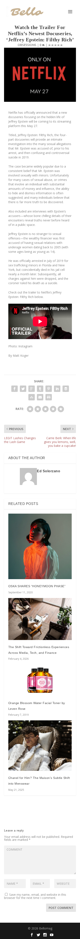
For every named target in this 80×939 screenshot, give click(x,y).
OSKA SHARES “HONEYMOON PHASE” (37, 586)
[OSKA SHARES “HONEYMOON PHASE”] (40, 546)
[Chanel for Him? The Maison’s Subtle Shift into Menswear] (40, 745)
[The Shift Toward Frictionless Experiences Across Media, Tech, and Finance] (40, 619)
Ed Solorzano (48, 471)
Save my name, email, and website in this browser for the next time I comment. (35, 896)
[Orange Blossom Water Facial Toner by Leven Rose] (40, 680)
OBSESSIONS (27, 45)
